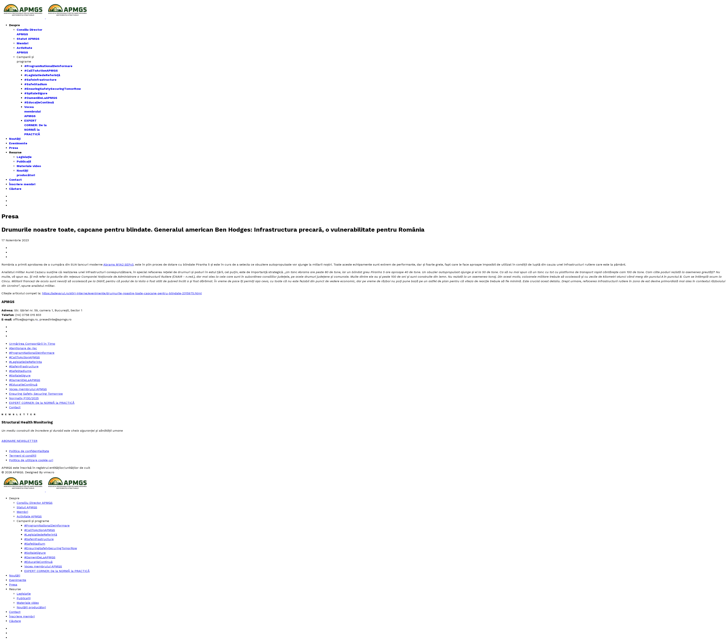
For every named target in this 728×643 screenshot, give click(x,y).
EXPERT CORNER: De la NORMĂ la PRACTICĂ (42, 403)
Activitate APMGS (29, 516)
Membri (22, 43)
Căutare (15, 189)
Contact (15, 179)
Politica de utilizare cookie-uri (31, 460)
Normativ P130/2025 (24, 398)
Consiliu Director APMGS (35, 503)
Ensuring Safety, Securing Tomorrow (36, 393)
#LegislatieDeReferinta (25, 362)
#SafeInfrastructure (40, 79)
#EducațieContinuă (39, 102)
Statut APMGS (28, 39)
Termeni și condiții (22, 455)
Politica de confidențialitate (29, 451)
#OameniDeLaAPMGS (40, 98)
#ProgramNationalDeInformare (48, 66)
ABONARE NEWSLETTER (19, 441)
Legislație (24, 157)
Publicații (24, 161)
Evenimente (18, 143)
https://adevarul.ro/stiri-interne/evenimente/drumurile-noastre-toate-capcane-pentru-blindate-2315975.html (122, 293)
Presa (13, 148)
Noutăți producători (31, 607)
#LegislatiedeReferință (42, 75)
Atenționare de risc (23, 348)
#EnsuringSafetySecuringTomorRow (52, 89)
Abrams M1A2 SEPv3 (118, 264)
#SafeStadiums (20, 371)
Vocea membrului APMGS (32, 111)
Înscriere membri (22, 184)
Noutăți (14, 139)
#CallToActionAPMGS (41, 70)
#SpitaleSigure (35, 93)
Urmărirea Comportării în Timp (32, 343)
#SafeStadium (35, 84)
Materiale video (29, 166)
